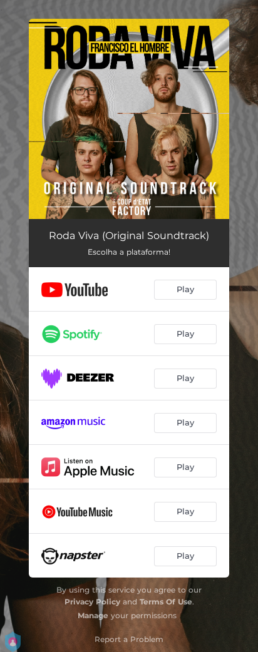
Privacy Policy (92, 601)
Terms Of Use (166, 601)
